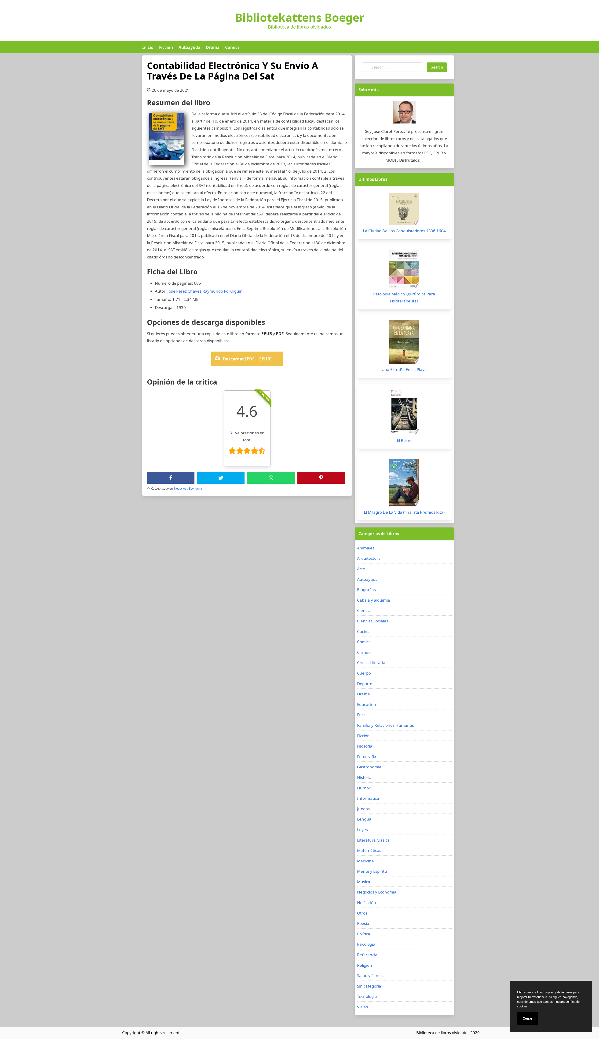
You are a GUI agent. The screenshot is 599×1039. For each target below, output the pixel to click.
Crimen (364, 652)
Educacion (366, 704)
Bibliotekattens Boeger (299, 17)
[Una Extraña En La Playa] (404, 343)
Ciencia (364, 610)
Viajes (362, 1007)
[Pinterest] (321, 478)
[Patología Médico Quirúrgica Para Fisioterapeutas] (404, 270)
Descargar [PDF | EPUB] (247, 359)
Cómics (232, 47)
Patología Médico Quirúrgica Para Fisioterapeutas (404, 297)
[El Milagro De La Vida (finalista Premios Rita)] (404, 484)
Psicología (366, 944)
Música (363, 881)
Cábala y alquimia (373, 600)
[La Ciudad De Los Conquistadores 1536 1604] (404, 210)
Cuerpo (364, 673)
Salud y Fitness (370, 975)
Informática (368, 798)
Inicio (147, 47)
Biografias (366, 589)
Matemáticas (369, 850)
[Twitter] (221, 478)
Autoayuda (189, 47)
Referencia (367, 954)
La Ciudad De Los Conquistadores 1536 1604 (404, 230)
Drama (212, 47)
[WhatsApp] (271, 478)
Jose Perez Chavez (184, 291)
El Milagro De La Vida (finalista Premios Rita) (404, 512)
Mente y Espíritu (372, 871)
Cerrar (527, 1018)
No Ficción (366, 902)
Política (363, 934)
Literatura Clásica (373, 840)
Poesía (363, 923)
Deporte (364, 683)
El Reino (404, 440)
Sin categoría (369, 986)
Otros (362, 913)
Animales (365, 548)
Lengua (364, 819)
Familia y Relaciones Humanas (385, 725)
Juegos (363, 808)
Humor (363, 788)
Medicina (365, 861)
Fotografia (366, 756)
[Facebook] (170, 478)
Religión (364, 965)
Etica (361, 714)
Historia (364, 777)
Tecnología (367, 996)
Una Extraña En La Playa (404, 369)
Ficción (166, 47)
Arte (361, 568)
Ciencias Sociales (372, 621)
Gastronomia (369, 767)
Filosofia (364, 746)
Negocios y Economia (188, 488)
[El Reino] (404, 412)
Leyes (362, 829)
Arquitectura (369, 558)
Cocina (363, 631)
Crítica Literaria (371, 662)
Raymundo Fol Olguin (222, 291)
